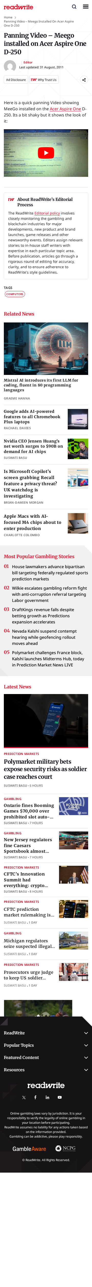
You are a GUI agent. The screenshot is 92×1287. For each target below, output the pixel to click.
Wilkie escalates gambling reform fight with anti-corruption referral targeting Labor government (49, 594)
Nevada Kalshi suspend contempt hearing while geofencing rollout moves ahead (44, 637)
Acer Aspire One (65, 109)
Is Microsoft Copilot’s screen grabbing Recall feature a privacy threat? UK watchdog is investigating (30, 484)
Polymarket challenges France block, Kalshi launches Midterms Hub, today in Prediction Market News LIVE (48, 659)
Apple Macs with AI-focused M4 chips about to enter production (33, 522)
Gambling (12, 799)
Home (8, 17)
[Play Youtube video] (46, 153)
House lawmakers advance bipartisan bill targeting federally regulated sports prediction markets (50, 573)
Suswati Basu (15, 785)
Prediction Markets (21, 753)
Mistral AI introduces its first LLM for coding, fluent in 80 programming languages (41, 385)
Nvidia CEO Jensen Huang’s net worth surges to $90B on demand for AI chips (33, 446)
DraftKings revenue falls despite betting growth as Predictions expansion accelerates (43, 616)
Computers (15, 294)
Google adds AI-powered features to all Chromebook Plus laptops (32, 416)
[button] (74, 6)
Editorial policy (47, 213)
